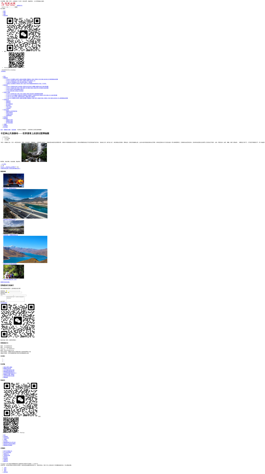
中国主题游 (6, 109)
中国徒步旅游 (9, 114)
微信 (4, 470)
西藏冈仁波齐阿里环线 (11, 111)
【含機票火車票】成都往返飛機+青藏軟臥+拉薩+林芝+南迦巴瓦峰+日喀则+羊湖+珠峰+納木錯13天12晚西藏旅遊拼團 (37, 98)
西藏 (4, 12)
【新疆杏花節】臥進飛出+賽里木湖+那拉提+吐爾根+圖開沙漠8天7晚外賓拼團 (27, 86)
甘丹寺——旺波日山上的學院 (8, 167)
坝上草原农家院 (7, 452)
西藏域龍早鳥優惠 (7, 445)
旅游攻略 (5, 118)
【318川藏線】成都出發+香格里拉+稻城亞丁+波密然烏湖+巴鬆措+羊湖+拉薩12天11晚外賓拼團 (31, 95)
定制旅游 (5, 117)
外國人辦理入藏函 (7, 367)
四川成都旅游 (9, 103)
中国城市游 (6, 99)
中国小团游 (9, 106)
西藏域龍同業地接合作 (8, 371)
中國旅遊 (5, 459)
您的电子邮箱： (5, 292)
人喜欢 (3, 164)
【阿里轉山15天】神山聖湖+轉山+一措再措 (19, 82)
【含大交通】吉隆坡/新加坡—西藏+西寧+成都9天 (20, 96)
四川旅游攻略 (9, 122)
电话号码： (3, 293)
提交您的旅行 (4, 302)
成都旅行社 (6, 454)
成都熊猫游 (9, 115)
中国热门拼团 (6, 92)
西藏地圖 (5, 377)
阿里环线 (5, 15)
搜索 (16, 7)
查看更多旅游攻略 (5, 282)
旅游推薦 (5, 458)
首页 (2, 129)
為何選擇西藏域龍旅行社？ (10, 373)
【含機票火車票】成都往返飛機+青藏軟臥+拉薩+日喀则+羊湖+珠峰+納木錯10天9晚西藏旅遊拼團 (32, 79)
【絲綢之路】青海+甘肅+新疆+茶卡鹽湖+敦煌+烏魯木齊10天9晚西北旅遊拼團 (27, 88)
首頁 (4, 76)
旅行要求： (3, 301)
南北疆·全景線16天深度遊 (14, 90)
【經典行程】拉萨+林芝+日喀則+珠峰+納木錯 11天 (20, 80)
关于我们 (5, 440)
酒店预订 (5, 456)
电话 (4, 469)
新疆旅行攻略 (9, 121)
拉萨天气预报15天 (7, 451)
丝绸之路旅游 (9, 112)
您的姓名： (4, 291)
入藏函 (5, 124)
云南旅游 (8, 108)
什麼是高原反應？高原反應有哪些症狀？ (10, 168)
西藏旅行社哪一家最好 (8, 374)
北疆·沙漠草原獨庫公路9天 (15, 89)
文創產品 (5, 125)
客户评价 (5, 127)
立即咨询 (5, 472)
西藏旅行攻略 (9, 119)
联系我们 (3, 71)
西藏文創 (5, 461)
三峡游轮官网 (6, 455)
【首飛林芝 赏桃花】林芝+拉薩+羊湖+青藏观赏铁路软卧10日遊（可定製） (26, 83)
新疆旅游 (5, 85)
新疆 (4, 11)
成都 (4, 14)
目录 (4, 467)
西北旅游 (8, 105)
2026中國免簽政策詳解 (8, 370)
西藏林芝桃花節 (7, 368)
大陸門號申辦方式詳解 (8, 375)
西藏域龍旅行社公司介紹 (9, 442)
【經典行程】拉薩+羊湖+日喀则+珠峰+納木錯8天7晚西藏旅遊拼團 (24, 93)
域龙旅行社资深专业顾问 (9, 443)
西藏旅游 (5, 77)
